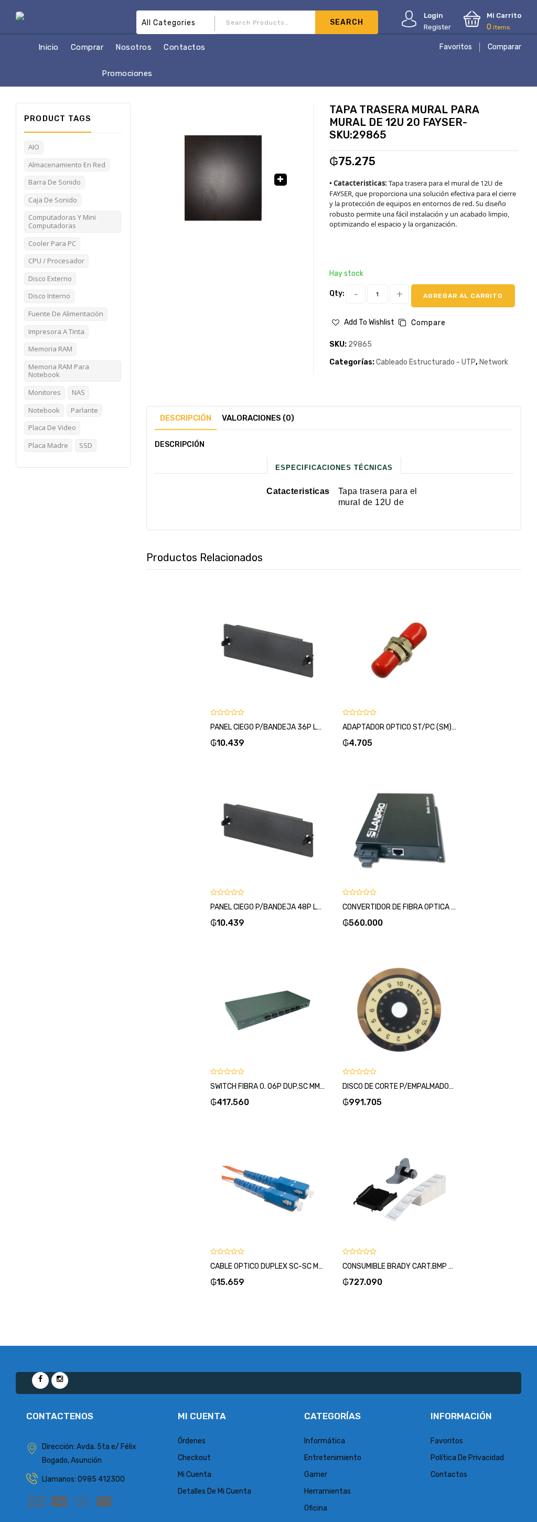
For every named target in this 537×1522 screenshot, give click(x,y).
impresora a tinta (56, 331)
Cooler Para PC (52, 243)
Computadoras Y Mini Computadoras (62, 221)
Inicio (48, 47)
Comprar (87, 47)
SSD (85, 445)
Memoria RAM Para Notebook (58, 371)
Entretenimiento (332, 1457)
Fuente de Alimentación (65, 313)
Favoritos (455, 46)
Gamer (315, 1474)
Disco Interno (49, 296)
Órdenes (192, 1441)
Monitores (44, 392)
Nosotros (133, 47)
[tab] (186, 418)
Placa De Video (52, 427)
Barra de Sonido (54, 182)
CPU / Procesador (56, 260)
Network (493, 362)
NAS (78, 392)
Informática (324, 1441)
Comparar (504, 46)
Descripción (185, 418)
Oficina (315, 1508)
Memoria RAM (50, 348)
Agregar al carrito (463, 295)
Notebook (44, 410)
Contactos (185, 47)
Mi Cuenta (194, 1474)
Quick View (305, 642)
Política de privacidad (467, 1457)
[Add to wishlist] (255, 642)
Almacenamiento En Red (66, 164)
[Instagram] (59, 1380)
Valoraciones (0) (258, 418)
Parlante (84, 410)
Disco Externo (50, 278)
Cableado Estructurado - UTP (426, 362)
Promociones (127, 73)
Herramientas (327, 1491)
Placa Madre (48, 445)
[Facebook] (40, 1380)
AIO (33, 147)
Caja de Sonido (52, 200)
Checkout (194, 1457)
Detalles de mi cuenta (214, 1491)
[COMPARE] (280, 642)
